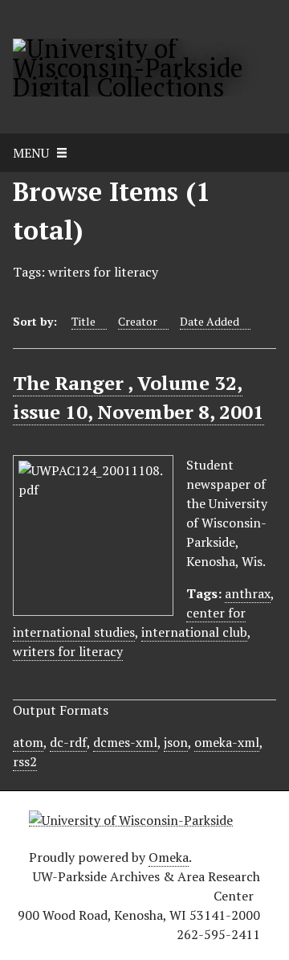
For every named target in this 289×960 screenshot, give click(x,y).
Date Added (209, 321)
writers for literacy (68, 651)
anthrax (248, 593)
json (176, 742)
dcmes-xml (125, 742)
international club (194, 632)
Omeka (169, 857)
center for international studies (129, 622)
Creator (137, 321)
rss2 (25, 761)
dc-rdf (68, 742)
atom (28, 742)
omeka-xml (226, 742)
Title (83, 321)
